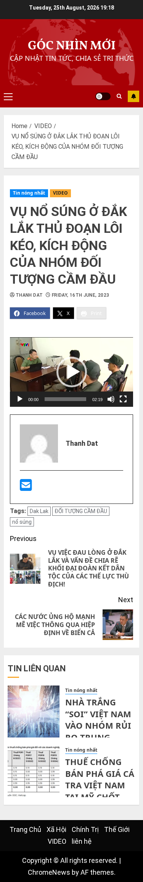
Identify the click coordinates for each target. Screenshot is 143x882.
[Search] (119, 96)
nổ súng (22, 522)
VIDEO (60, 193)
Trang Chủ (25, 829)
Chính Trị (85, 829)
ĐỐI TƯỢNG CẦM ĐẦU (81, 511)
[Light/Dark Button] (103, 96)
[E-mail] (26, 488)
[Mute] (111, 399)
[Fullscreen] (123, 399)
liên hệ (82, 841)
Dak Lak (39, 511)
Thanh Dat (29, 295)
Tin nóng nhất (29, 193)
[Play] (20, 399)
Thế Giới (117, 829)
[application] (71, 372)
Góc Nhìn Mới (72, 46)
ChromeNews (49, 872)
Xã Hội (56, 829)
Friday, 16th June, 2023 (80, 295)
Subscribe (133, 96)
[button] (71, 372)
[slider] (65, 399)
